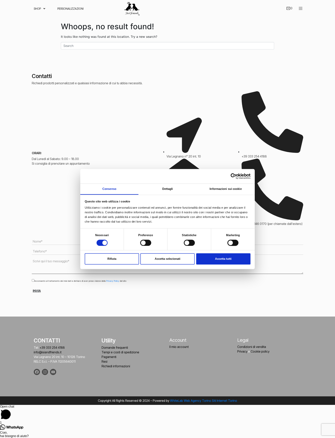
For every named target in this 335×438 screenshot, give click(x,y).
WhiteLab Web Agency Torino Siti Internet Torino (203, 401)
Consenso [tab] (109, 188)
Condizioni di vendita (251, 347)
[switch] (145, 243)
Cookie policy (260, 351)
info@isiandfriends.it (47, 352)
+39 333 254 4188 (52, 347)
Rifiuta (111, 259)
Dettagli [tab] (167, 188)
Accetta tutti (223, 259)
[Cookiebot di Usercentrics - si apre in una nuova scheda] (233, 176)
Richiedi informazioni (116, 366)
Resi (104, 361)
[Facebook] (37, 372)
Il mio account (179, 347)
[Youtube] (53, 372)
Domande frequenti (115, 347)
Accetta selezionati (167, 259)
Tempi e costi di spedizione (120, 352)
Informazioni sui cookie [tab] (226, 188)
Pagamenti (109, 357)
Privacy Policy (113, 281)
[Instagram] (45, 372)
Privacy (242, 351)
